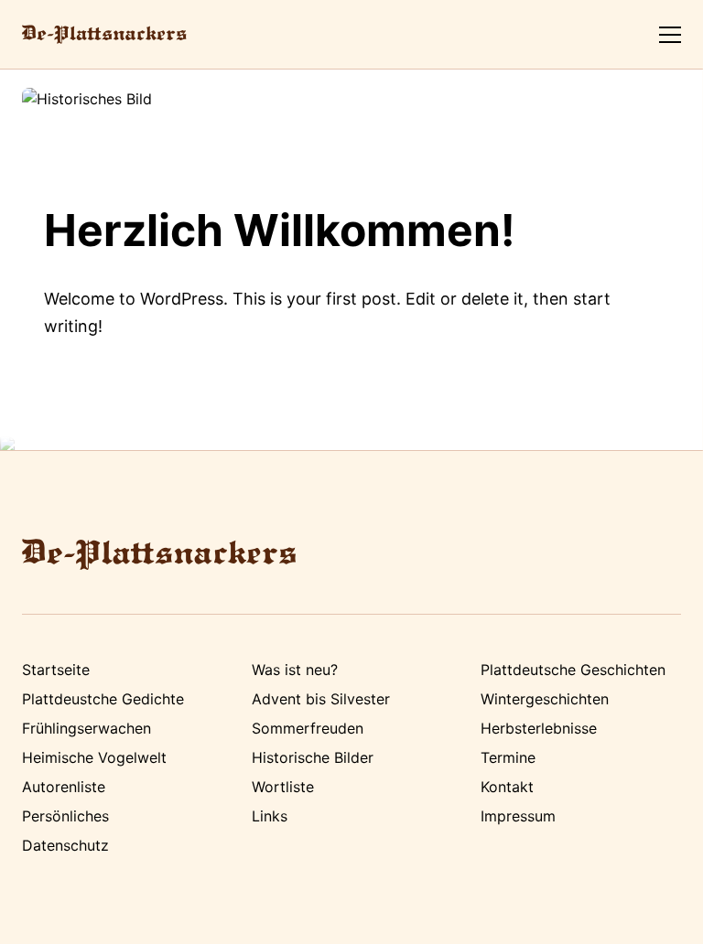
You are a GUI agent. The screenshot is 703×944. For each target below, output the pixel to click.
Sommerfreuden (307, 728)
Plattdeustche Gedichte (103, 699)
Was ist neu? (295, 669)
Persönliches (65, 816)
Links (269, 816)
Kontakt (507, 787)
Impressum (518, 816)
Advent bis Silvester (321, 699)
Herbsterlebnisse (539, 728)
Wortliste (283, 787)
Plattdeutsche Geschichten (573, 669)
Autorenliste (63, 787)
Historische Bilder (312, 757)
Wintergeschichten (545, 699)
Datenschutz (65, 845)
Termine (508, 757)
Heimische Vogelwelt (94, 757)
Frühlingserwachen (86, 728)
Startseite (56, 669)
